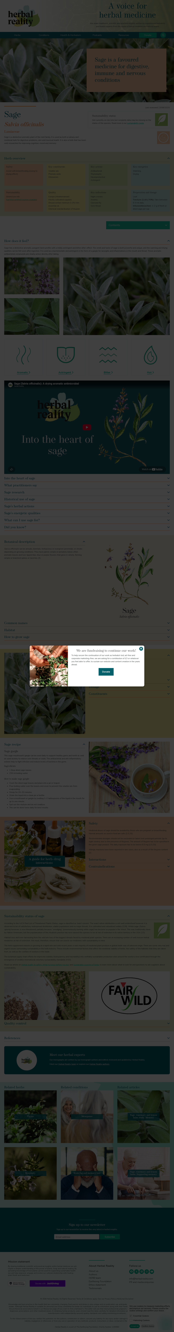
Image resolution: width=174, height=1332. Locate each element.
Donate (106, 671)
